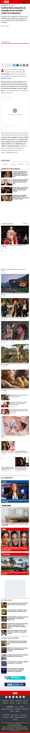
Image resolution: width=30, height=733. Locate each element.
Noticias (12, 700)
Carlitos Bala (4, 164)
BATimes (25, 703)
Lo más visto (6, 600)
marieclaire (15, 506)
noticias (15, 482)
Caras (16, 706)
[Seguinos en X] (13, 697)
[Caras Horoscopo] (15, 686)
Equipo (12, 717)
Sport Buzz (26, 709)
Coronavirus (12, 164)
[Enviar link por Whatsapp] (21, 65)
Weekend (5, 703)
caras (15, 529)
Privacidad (5, 717)
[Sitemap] (24, 697)
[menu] (2, 2)
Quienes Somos (15, 715)
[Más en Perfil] (9, 478)
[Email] (27, 65)
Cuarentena (20, 164)
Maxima (18, 711)
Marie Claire (19, 700)
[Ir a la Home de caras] (6, 2)
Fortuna (25, 700)
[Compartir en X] (17, 65)
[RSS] (20, 697)
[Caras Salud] (15, 679)
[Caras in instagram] (6, 697)
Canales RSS (6, 715)
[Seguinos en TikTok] (17, 697)
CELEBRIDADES (4, 5)
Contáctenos (23, 715)
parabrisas (15, 554)
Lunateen (18, 703)
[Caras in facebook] (10, 697)
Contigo (21, 706)
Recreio (12, 711)
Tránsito (15, 719)
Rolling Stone (18, 709)
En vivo (26, 2)
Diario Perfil (5, 700)
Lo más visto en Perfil (10, 638)
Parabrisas (12, 703)
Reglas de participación (21, 717)
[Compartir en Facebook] (14, 65)
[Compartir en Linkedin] (24, 65)
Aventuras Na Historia (7, 709)
